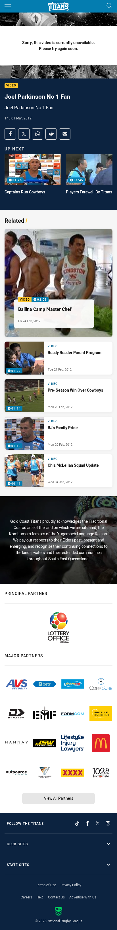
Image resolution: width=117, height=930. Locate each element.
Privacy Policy (70, 885)
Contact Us (56, 897)
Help (40, 897)
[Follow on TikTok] (77, 823)
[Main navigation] (8, 6)
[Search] (109, 6)
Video (11, 86)
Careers (26, 897)
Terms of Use (46, 885)
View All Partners (58, 798)
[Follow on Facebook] (87, 823)
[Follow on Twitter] (97, 823)
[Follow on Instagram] (108, 823)
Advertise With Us (82, 897)
